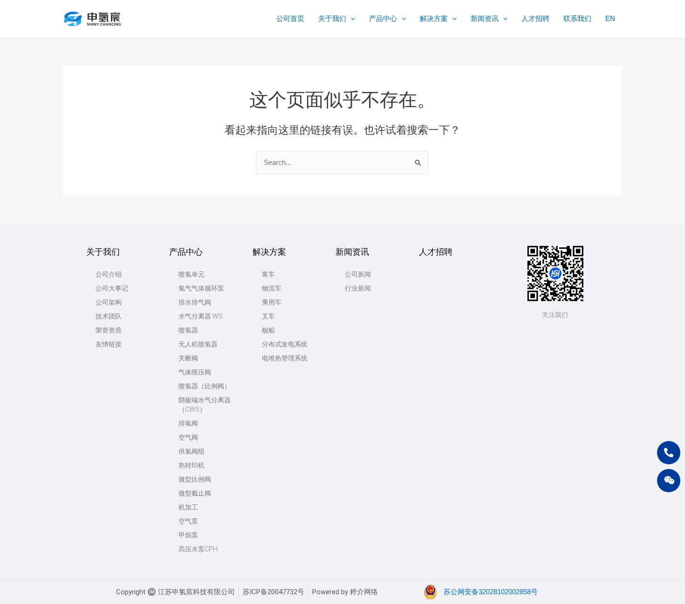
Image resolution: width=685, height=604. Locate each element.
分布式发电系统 (285, 344)
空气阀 (188, 437)
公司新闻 (358, 274)
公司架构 (109, 302)
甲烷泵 (188, 535)
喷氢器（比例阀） (204, 386)
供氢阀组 (191, 451)
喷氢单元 (191, 274)
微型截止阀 (194, 493)
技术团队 (109, 316)
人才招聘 (435, 252)
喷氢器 (188, 330)
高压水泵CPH (198, 549)
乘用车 (271, 302)
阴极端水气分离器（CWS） (204, 404)
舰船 (268, 330)
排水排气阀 (194, 302)
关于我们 (103, 252)
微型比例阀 (194, 479)
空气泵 (188, 521)
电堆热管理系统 (285, 358)
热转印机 (191, 465)
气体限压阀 (194, 372)
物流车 (271, 288)
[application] (350, 18)
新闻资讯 (352, 252)
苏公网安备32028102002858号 (491, 592)
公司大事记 (112, 288)
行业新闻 (358, 288)
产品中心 (186, 252)
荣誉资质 (109, 330)
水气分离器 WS (200, 316)
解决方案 (269, 252)
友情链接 (109, 344)
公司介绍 (109, 274)
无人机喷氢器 (198, 344)
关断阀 (188, 358)
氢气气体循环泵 (201, 288)
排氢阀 (188, 423)
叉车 (268, 316)
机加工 (188, 507)
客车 (268, 274)
